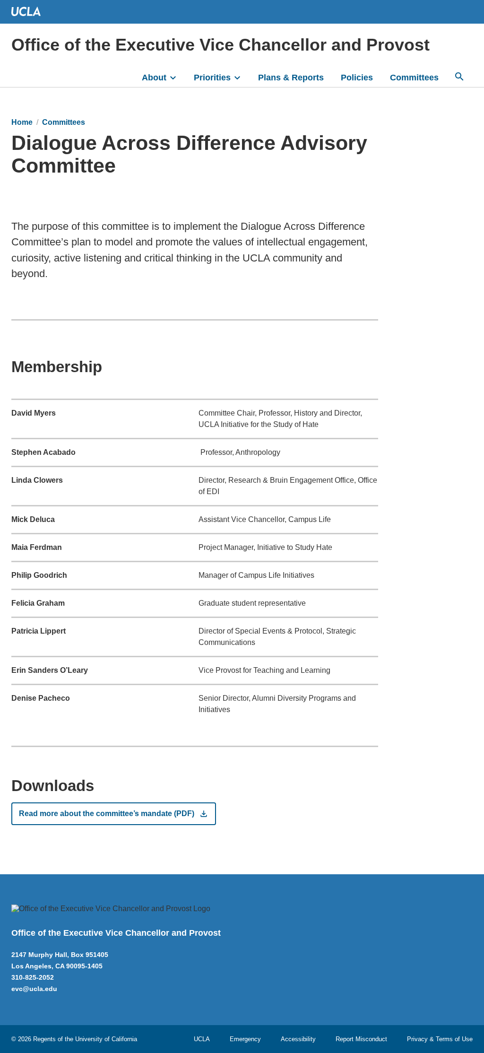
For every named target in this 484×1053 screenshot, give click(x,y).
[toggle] (177, 76)
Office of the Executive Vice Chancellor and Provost (220, 44)
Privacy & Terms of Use (440, 1039)
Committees (414, 77)
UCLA (202, 1039)
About (154, 77)
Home (22, 122)
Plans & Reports (291, 77)
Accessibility (298, 1039)
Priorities (212, 77)
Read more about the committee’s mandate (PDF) (106, 813)
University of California (106, 1039)
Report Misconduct (361, 1039)
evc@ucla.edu (34, 988)
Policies (357, 77)
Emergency (245, 1039)
